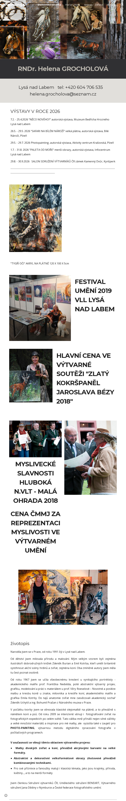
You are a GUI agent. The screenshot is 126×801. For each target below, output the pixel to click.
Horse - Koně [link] (72, 4)
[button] (122, 5)
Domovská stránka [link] (49, 4)
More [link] (110, 4)
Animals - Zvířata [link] (93, 4)
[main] (63, 69)
